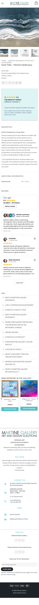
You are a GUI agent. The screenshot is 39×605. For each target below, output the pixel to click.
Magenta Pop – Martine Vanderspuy (29, 399)
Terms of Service (7, 574)
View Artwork (10, 409)
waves (14, 114)
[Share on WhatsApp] (3, 82)
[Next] (36, 27)
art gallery (10, 111)
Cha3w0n (12, 239)
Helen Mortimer (14, 260)
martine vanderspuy (26, 111)
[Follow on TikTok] (23, 540)
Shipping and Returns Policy (19, 519)
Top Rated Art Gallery (12, 100)
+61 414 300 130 (15, 502)
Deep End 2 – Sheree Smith (10, 400)
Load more (19, 283)
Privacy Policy (33, 572)
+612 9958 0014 (15, 500)
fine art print (16, 111)
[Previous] (3, 27)
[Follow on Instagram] (19, 540)
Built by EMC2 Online (19, 593)
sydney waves (8, 114)
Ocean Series (6, 62)
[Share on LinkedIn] (20, 82)
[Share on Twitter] (10, 82)
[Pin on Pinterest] (16, 82)
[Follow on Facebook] (16, 540)
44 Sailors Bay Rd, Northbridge (20, 483)
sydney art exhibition (15, 112)
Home (3, 60)
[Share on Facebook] (6, 82)
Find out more (19, 470)
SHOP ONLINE (15, 514)
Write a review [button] (10, 206)
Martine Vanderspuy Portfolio (21, 60)
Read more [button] (7, 231)
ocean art (6, 112)
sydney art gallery (27, 112)
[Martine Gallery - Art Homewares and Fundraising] (19, 3)
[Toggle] (3, 298)
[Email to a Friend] (13, 82)
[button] (2, 3)
